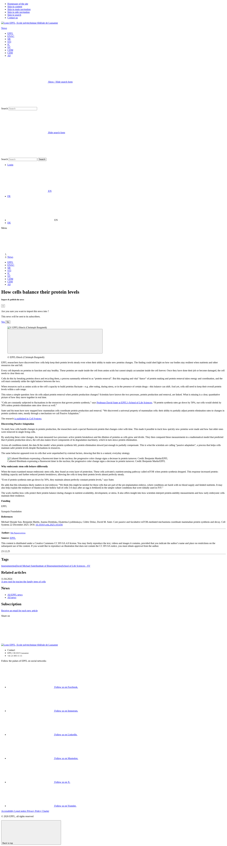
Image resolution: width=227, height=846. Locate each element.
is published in (27, 418)
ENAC (10, 36)
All (9, 55)
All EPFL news (15, 594)
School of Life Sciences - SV (76, 566)
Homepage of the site (17, 3)
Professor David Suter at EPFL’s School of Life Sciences (124, 402)
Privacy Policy (34, 811)
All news (11, 597)
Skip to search (14, 15)
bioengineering (8, 566)
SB (9, 39)
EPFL (10, 33)
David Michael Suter (26, 566)
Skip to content (14, 6)
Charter (45, 811)
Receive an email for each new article (19, 610)
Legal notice (20, 811)
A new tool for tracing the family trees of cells (23, 581)
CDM (10, 50)
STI (9, 41)
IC (8, 44)
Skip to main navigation (19, 9)
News (4, 28)
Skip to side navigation (18, 12)
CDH (10, 53)
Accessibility (7, 811)
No (8, 322)
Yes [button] (3, 322)
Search (4, 108)
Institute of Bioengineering (49, 566)
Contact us (12, 17)
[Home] (30, 254)
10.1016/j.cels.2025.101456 (49, 524)
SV (9, 47)
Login (10, 164)
